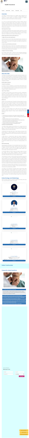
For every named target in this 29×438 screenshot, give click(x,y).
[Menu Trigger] (26, 2)
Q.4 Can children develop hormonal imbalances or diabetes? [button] (12, 298)
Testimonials (17, 10)
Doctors (13, 10)
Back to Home (5, 9)
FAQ (21, 10)
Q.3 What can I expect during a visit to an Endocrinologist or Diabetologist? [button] (14, 297)
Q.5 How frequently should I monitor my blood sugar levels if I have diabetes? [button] (14, 300)
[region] (14, 4)
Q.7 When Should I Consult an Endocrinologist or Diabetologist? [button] (13, 303)
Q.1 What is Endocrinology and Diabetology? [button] (10, 289)
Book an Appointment (24, 434)
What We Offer (8, 10)
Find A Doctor (24, 432)
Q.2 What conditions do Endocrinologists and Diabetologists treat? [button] (13, 295)
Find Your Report (24, 430)
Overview (3, 10)
